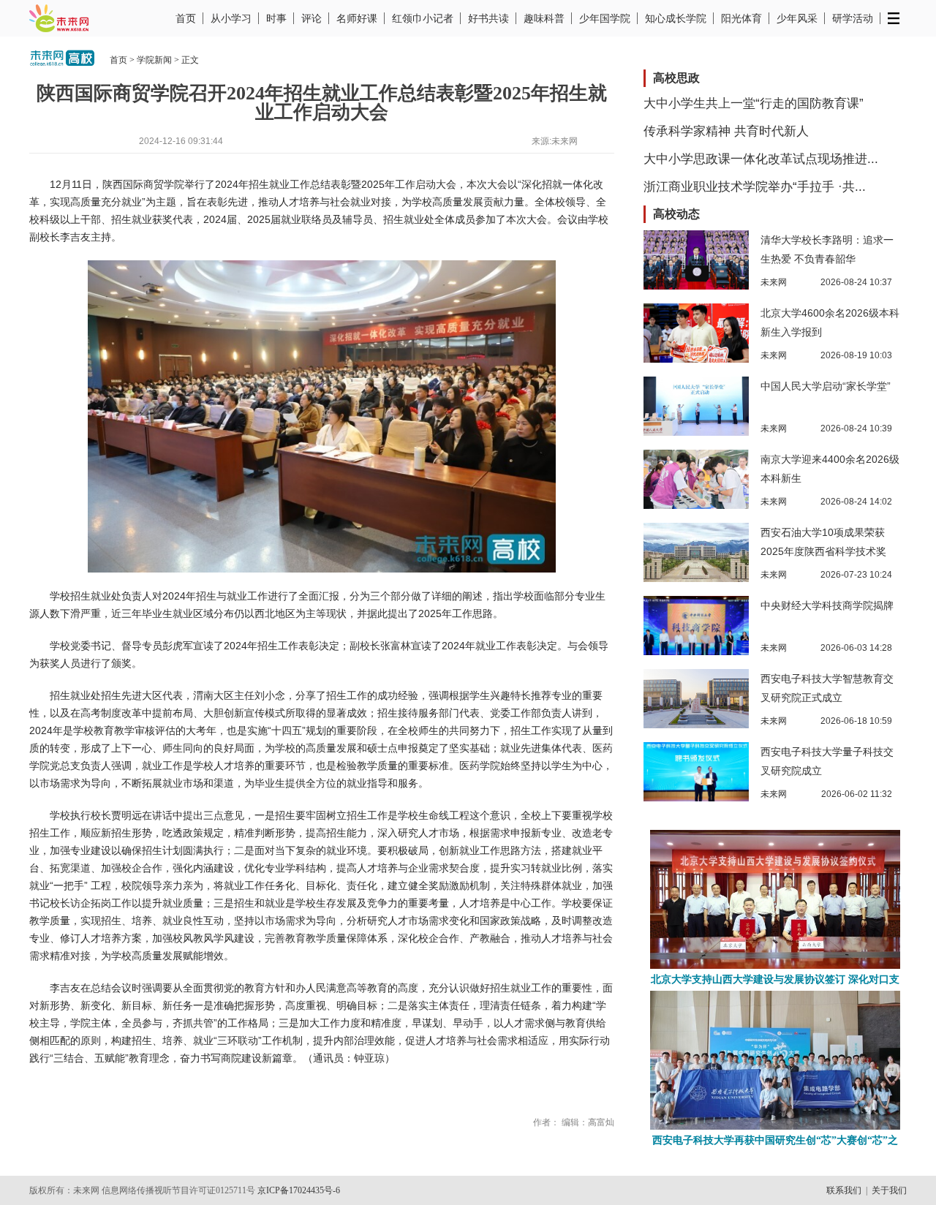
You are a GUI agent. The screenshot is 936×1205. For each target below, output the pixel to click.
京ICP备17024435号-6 (298, 1190)
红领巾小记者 (422, 18)
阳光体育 (741, 18)
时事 (276, 18)
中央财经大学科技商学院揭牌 (827, 605)
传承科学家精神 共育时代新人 (726, 131)
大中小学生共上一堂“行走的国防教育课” (754, 103)
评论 (311, 18)
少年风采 (797, 18)
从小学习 (231, 18)
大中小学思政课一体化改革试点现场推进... (761, 159)
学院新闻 (154, 60)
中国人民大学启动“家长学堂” (825, 386)
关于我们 (889, 1190)
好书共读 (488, 18)
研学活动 (852, 18)
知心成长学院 (675, 18)
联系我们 (843, 1190)
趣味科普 (544, 18)
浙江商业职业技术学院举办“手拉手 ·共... (755, 187)
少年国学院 (604, 18)
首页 (186, 18)
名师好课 (356, 18)
